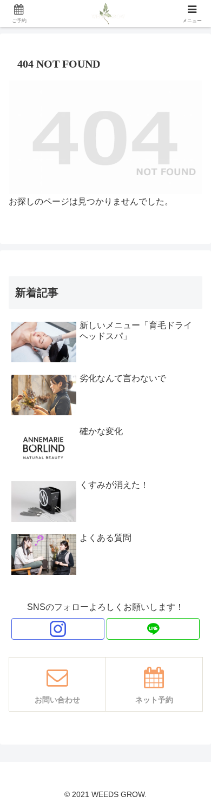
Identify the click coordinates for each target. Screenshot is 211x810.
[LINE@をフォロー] (153, 629)
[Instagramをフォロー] (57, 629)
